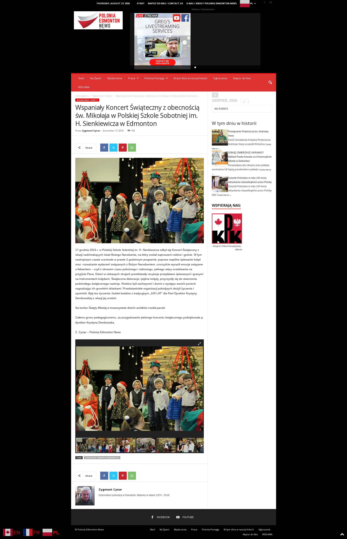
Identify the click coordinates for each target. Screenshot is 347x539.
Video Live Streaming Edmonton (162, 41)
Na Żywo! (95, 78)
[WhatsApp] (132, 148)
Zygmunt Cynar (91, 130)
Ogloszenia (220, 78)
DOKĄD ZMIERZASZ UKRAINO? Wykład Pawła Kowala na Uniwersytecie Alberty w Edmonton (250, 156)
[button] (270, 82)
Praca (131, 78)
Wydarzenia (114, 78)
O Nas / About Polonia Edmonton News (211, 3)
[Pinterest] (123, 148)
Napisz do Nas (242, 78)
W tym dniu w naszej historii (190, 78)
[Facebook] (264, 2)
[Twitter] (113, 148)
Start (141, 3)
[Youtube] (270, 2)
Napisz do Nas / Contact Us (165, 3)
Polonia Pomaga (154, 78)
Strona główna (82, 95)
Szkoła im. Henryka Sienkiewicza (102, 457)
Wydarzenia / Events (102, 95)
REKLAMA (84, 87)
